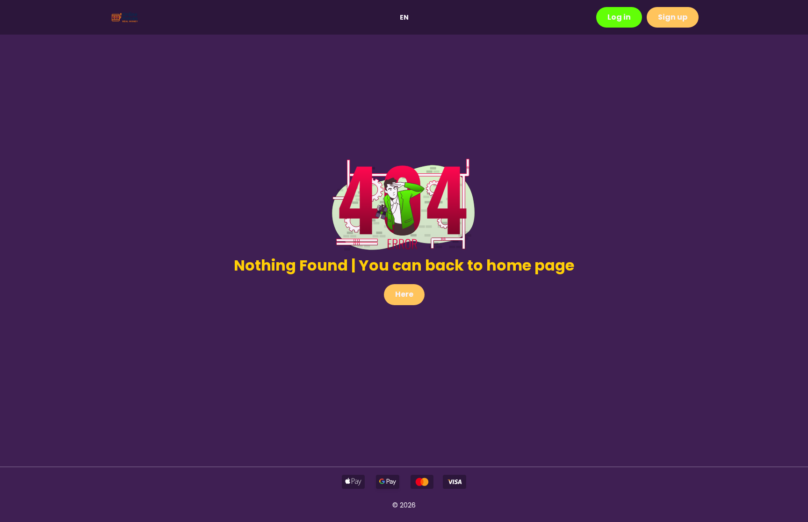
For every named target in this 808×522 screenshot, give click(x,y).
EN (404, 17)
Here (404, 294)
